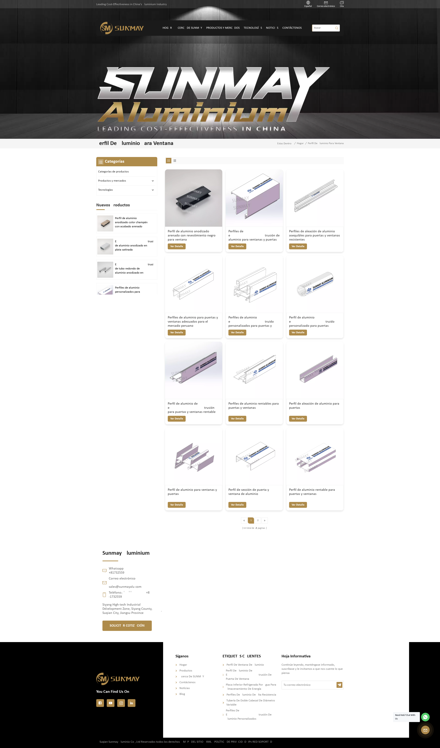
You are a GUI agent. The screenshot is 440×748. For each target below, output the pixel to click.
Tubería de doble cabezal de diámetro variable (250, 702)
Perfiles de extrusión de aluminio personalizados (249, 714)
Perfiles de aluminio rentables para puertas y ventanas (253, 406)
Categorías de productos (113, 171)
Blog (182, 694)
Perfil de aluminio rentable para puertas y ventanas (312, 492)
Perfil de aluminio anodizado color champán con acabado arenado (131, 222)
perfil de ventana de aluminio (245, 664)
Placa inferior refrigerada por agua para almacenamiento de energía (251, 687)
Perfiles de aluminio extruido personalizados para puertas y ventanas (251, 322)
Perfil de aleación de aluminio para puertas (314, 406)
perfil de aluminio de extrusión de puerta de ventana (249, 675)
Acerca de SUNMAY (189, 28)
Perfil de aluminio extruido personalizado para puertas (311, 322)
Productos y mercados (223, 28)
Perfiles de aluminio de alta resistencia (251, 694)
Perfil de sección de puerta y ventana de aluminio (248, 492)
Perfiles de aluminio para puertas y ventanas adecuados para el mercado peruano (193, 322)
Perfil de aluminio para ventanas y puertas (192, 492)
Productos (185, 670)
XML (209, 742)
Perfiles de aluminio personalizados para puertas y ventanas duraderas (127, 292)
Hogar (167, 28)
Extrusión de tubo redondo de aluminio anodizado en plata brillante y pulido (134, 269)
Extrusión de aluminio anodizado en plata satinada (134, 245)
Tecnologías (253, 28)
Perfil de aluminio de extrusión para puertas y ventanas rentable (192, 408)
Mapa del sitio (193, 742)
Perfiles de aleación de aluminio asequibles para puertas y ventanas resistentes (314, 235)
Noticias (272, 28)
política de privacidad (230, 742)
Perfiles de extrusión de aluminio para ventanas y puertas (254, 235)
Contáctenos (292, 28)
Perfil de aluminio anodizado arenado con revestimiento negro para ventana (192, 235)
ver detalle (176, 246)
